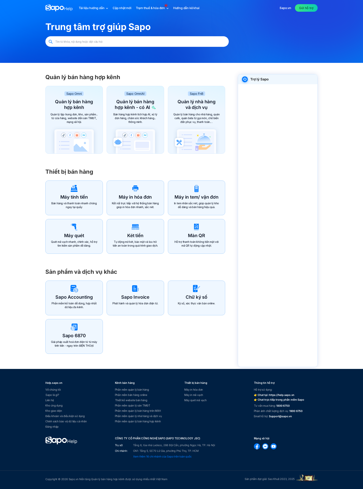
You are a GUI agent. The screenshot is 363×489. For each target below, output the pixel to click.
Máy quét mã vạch (195, 400)
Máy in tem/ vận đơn (196, 197)
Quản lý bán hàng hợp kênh (74, 104)
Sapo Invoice (135, 297)
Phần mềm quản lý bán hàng (132, 389)
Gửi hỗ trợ (306, 8)
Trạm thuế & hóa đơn (151, 8)
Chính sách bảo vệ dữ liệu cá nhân (66, 421)
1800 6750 (282, 405)
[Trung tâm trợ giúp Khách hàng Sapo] (59, 8)
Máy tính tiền (74, 197)
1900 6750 (295, 411)
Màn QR (196, 235)
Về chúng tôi (53, 389)
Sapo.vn (285, 8)
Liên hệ (49, 400)
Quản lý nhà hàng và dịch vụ (197, 104)
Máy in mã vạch (193, 394)
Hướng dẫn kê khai (186, 8)
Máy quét (74, 235)
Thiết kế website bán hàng (131, 400)
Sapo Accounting (74, 297)
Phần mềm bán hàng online (131, 394)
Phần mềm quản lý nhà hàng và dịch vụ (138, 416)
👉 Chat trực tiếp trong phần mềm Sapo (279, 399)
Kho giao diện (53, 410)
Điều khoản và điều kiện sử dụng (65, 416)
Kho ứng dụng (54, 405)
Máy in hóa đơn (135, 197)
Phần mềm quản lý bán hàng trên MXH (138, 410)
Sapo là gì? (52, 394)
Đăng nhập (52, 426)
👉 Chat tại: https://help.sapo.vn (274, 394)
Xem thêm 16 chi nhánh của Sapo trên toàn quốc (162, 456)
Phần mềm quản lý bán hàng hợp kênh (138, 421)
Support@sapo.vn (280, 416)
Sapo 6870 (74, 335)
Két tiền (135, 235)
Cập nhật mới (122, 8)
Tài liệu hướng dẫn (92, 8)
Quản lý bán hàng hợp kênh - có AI (134, 104)
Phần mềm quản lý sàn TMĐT (132, 405)
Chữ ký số (196, 297)
